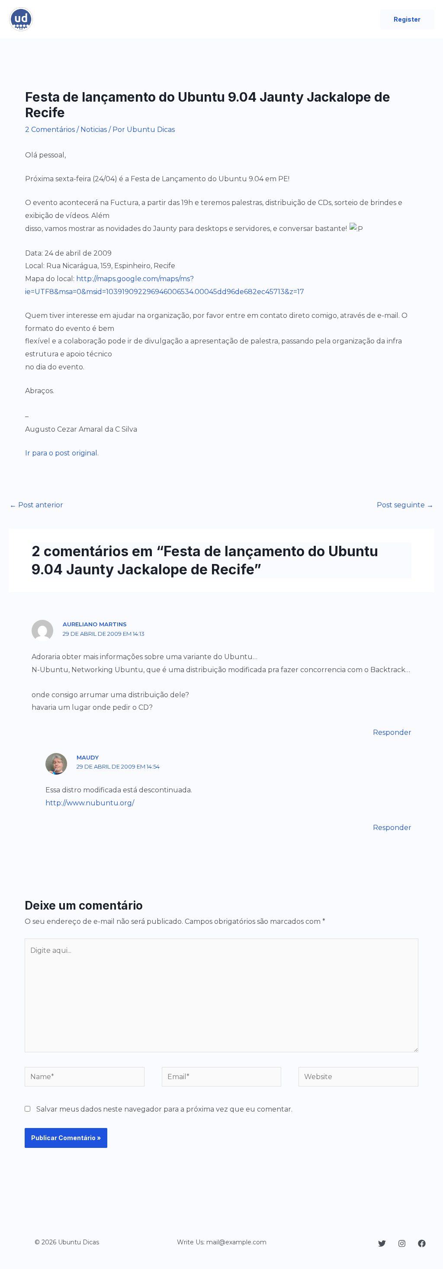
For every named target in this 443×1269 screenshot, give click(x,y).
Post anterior (36, 505)
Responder (392, 732)
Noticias (93, 129)
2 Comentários (50, 129)
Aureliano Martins (95, 624)
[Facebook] (422, 1243)
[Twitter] (382, 1243)
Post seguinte (405, 505)
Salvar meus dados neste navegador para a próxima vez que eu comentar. (164, 1109)
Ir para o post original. (62, 453)
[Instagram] (402, 1243)
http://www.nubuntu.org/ (89, 803)
